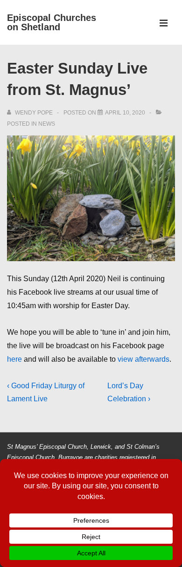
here (14, 359)
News (46, 124)
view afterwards (143, 359)
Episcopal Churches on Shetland (51, 22)
